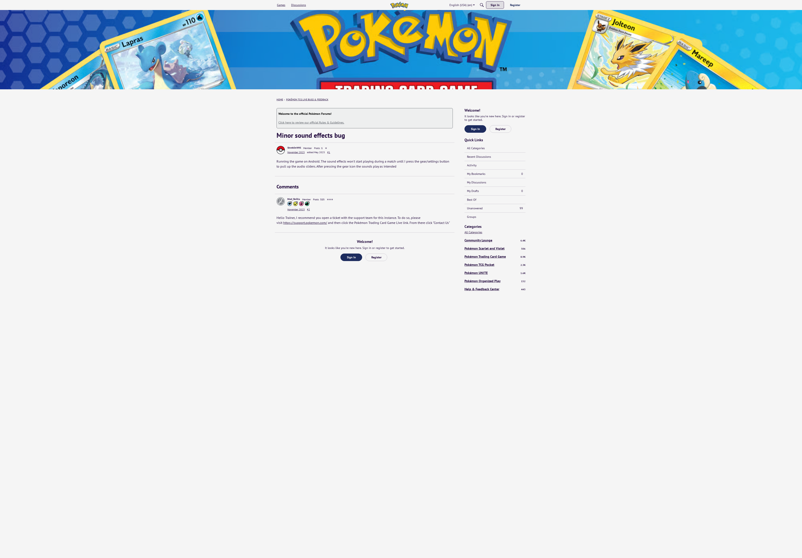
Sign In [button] (351, 257)
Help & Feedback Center (494, 289)
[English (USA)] (399, 5)
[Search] (482, 5)
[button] (281, 150)
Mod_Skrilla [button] (293, 199)
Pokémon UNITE (494, 273)
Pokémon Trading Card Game (494, 256)
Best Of (471, 200)
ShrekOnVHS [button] (294, 147)
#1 (328, 152)
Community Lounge (494, 240)
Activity (472, 165)
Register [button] (376, 257)
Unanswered (495, 208)
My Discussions (476, 182)
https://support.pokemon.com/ (305, 223)
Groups (471, 217)
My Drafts (495, 191)
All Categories (476, 148)
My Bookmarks (495, 174)
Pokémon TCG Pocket (494, 265)
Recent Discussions (479, 157)
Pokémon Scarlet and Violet (494, 248)
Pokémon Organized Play (494, 281)
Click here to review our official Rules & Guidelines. (311, 122)
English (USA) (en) (460, 5)
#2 (308, 209)
